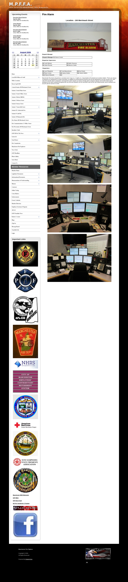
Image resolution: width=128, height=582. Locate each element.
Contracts (14, 187)
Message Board (16, 226)
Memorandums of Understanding (20, 180)
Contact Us (15, 163)
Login (13, 233)
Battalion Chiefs (16, 130)
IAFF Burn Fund (17, 500)
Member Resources (20, 167)
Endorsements (15, 197)
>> (38, 52)
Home (13, 74)
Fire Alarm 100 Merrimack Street (20, 120)
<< (13, 52)
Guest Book (15, 159)
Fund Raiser (15, 140)
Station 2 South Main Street (19, 90)
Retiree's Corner (16, 216)
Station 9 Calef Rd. (17, 113)
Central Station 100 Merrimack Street (21, 87)
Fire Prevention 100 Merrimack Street (21, 127)
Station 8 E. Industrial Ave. (19, 110)
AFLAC (14, 210)
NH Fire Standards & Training (21, 503)
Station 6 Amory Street (17, 103)
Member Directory (16, 203)
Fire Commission (16, 143)
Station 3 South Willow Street (19, 94)
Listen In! (14, 136)
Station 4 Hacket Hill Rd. (18, 97)
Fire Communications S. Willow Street (21, 123)
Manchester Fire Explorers (18, 146)
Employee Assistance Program (19, 207)
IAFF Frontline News (17, 213)
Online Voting (15, 190)
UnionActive (28, 559)
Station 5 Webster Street (18, 100)
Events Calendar (16, 200)
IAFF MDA (16, 498)
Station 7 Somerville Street (18, 107)
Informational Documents (18, 177)
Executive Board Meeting (20, 17)
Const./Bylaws (15, 193)
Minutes (14, 183)
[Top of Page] (87, 562)
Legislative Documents (17, 174)
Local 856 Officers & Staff (18, 77)
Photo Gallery (15, 156)
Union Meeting (17, 23)
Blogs (13, 220)
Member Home (15, 170)
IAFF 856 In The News (18, 133)
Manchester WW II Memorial (21, 495)
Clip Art (14, 223)
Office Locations (16, 80)
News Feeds (15, 150)
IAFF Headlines (16, 153)
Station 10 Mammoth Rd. (18, 117)
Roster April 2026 (16, 84)
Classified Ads (15, 230)
